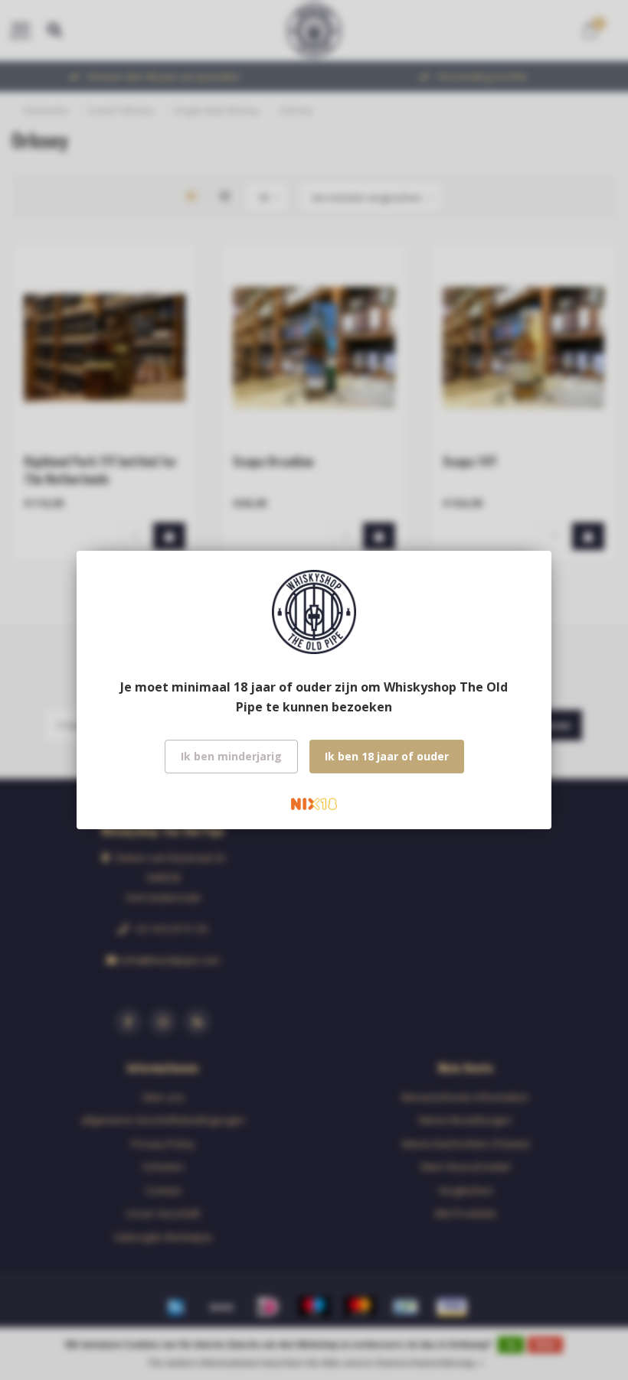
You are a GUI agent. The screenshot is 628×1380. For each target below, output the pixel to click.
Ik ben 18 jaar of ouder (387, 756)
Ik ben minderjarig (231, 756)
